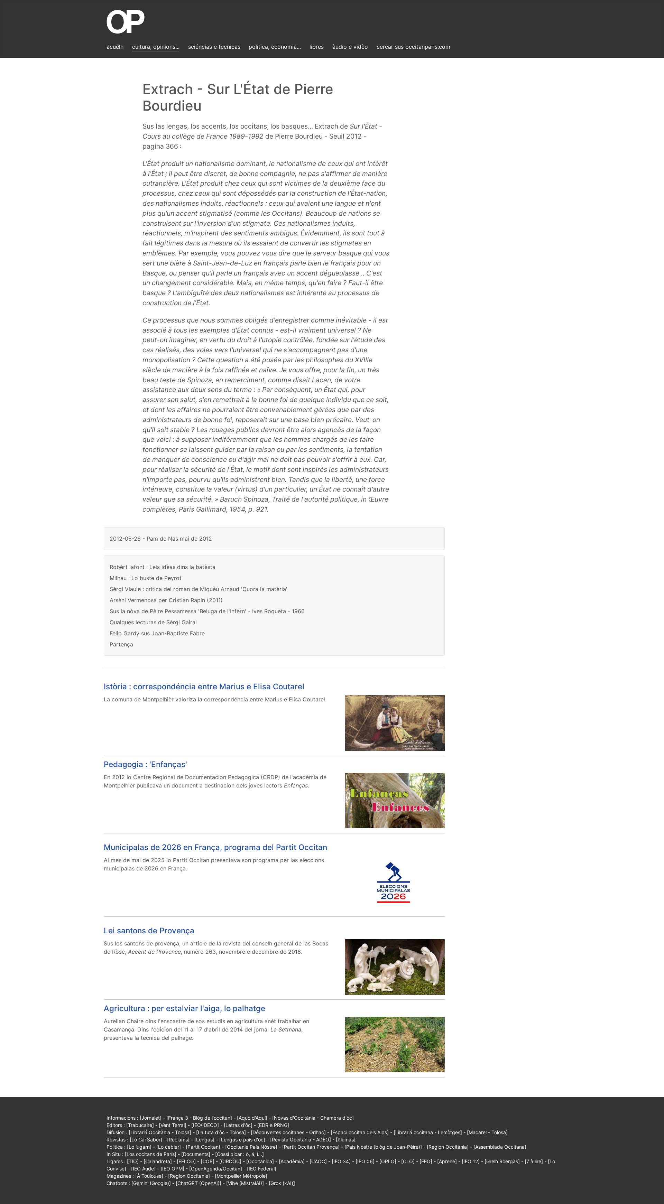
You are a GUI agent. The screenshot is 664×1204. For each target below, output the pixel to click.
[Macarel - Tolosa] (487, 1132)
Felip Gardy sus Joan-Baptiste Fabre (157, 633)
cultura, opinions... (155, 46)
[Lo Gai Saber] (146, 1139)
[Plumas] (346, 1139)
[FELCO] (186, 1161)
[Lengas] (204, 1139)
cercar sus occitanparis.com (413, 46)
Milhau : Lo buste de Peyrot (146, 578)
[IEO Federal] (261, 1169)
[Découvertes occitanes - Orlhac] (288, 1132)
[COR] (207, 1161)
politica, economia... (275, 46)
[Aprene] (447, 1161)
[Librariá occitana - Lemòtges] (428, 1132)
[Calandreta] (158, 1161)
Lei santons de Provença (149, 930)
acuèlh (115, 46)
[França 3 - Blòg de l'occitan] (199, 1118)
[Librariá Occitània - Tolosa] (160, 1132)
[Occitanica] (260, 1161)
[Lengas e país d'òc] (242, 1139)
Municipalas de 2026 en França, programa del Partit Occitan (215, 847)
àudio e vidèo (350, 46)
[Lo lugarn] (139, 1147)
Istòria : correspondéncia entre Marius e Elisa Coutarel (204, 686)
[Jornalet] (151, 1118)
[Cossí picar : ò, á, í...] (239, 1154)
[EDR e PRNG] (273, 1125)
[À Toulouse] (149, 1176)
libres (317, 46)
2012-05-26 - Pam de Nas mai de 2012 (161, 538)
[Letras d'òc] (238, 1125)
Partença (121, 644)
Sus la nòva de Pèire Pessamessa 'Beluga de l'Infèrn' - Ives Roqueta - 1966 (207, 611)
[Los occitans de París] (150, 1154)
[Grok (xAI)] (282, 1183)
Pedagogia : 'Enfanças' (145, 764)
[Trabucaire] (140, 1125)
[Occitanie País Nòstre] (251, 1147)
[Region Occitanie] (189, 1176)
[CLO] (408, 1161)
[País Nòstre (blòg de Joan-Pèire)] (383, 1147)
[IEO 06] (365, 1161)
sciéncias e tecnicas (214, 46)
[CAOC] (318, 1161)
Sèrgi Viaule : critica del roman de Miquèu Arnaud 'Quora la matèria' (198, 589)
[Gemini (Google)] (151, 1183)
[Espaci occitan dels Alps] (360, 1132)
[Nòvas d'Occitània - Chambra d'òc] (313, 1118)
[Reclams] (178, 1139)
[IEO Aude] (143, 1169)
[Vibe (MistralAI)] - (247, 1183)
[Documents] (195, 1154)
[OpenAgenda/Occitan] (215, 1169)
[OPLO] (387, 1161)
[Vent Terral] (172, 1125)
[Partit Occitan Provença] (311, 1147)
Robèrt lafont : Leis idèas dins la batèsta (162, 566)
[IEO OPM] (172, 1169)
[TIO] (133, 1161)
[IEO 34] (341, 1161)
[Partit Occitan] (203, 1147)
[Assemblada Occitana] (499, 1147)
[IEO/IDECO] (205, 1125)
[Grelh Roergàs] (502, 1161)
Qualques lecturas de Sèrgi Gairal (153, 622)
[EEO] (425, 1161)
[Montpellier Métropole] (241, 1176)
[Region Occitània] (448, 1147)
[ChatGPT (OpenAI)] (198, 1183)
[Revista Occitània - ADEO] (300, 1139)
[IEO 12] (471, 1161)
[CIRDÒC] (230, 1161)
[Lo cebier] (168, 1147)
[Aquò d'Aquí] (252, 1118)
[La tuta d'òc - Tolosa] (221, 1132)
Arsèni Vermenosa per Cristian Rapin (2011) (166, 600)
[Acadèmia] (292, 1161)
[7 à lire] (534, 1161)
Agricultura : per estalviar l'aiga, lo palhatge (184, 1008)
